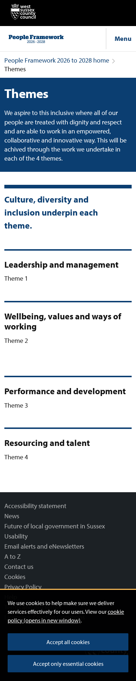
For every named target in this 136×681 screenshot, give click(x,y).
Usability (16, 536)
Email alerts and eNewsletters (44, 546)
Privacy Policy (22, 587)
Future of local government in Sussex (54, 526)
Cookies (14, 577)
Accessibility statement (35, 506)
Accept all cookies (68, 642)
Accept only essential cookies (68, 663)
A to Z (12, 556)
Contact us (18, 566)
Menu (123, 38)
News (11, 516)
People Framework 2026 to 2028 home (56, 60)
